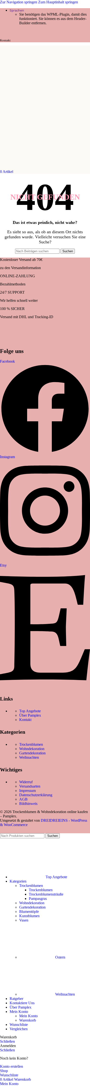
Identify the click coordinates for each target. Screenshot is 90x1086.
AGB (23, 799)
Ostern (60, 957)
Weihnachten (29, 757)
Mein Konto (28, 1016)
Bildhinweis (28, 804)
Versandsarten (29, 786)
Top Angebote (30, 711)
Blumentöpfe (29, 911)
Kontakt (25, 720)
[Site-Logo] (25, 167)
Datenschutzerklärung (35, 795)
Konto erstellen (11, 1066)
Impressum (27, 791)
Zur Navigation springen (19, 2)
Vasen (23, 920)
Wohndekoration (31, 749)
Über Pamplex (30, 715)
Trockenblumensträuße (46, 894)
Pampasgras (38, 899)
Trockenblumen (31, 744)
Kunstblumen (29, 916)
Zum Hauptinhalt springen (58, 2)
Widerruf (26, 782)
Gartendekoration (32, 753)
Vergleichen (19, 1029)
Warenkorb (27, 1020)
